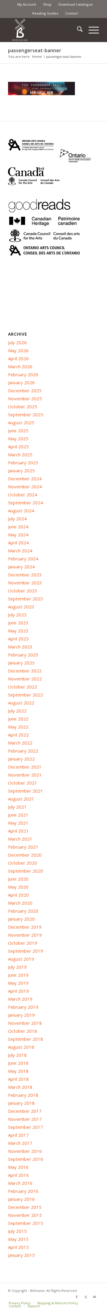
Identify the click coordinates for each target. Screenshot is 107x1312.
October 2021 (22, 783)
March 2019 (20, 999)
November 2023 (25, 583)
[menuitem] (26, 4)
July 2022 (17, 711)
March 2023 (20, 647)
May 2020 (18, 887)
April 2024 (18, 543)
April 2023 (18, 639)
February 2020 (23, 911)
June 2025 (18, 430)
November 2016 (25, 1151)
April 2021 (18, 831)
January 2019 (21, 1015)
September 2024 (25, 503)
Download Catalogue (76, 4)
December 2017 (25, 1111)
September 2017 (25, 1127)
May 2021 (18, 823)
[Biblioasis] (44, 30)
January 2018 (21, 1103)
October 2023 (22, 591)
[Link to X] (85, 1296)
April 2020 (18, 895)
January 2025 (21, 471)
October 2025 (22, 406)
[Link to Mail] (94, 1296)
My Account (26, 4)
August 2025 (21, 422)
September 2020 (25, 871)
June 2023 (18, 623)
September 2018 (25, 1039)
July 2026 (17, 342)
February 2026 (23, 374)
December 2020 (25, 855)
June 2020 (18, 879)
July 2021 (17, 807)
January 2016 (21, 1199)
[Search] (77, 30)
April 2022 (18, 735)
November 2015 (25, 1215)
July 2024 (17, 519)
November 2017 (25, 1119)
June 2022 (18, 719)
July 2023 (17, 615)
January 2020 (21, 919)
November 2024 (25, 487)
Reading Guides (45, 13)
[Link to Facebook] (76, 1296)
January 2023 (21, 663)
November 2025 (25, 398)
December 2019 (25, 927)
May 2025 (18, 438)
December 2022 (25, 671)
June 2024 (18, 527)
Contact (71, 13)
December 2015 (25, 1207)
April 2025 (18, 446)
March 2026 (20, 366)
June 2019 (18, 975)
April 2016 (18, 1175)
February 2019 (23, 1007)
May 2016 (18, 1167)
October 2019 (22, 943)
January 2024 (21, 567)
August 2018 (21, 1047)
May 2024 (18, 535)
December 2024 (25, 479)
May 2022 (18, 727)
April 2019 (18, 991)
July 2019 (17, 967)
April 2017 (18, 1135)
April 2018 (18, 1079)
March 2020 (20, 903)
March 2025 (20, 454)
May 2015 (18, 1239)
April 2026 (18, 358)
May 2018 (18, 1071)
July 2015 (17, 1231)
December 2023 (25, 575)
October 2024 (22, 495)
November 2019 (25, 935)
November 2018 (25, 1023)
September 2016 (25, 1159)
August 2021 (21, 799)
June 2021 (18, 815)
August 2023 (21, 607)
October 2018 (22, 1031)
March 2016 (20, 1183)
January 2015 (21, 1255)
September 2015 (25, 1223)
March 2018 (20, 1087)
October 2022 (22, 687)
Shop (47, 4)
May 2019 (18, 983)
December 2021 (25, 767)
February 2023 (23, 655)
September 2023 (25, 599)
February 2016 (23, 1191)
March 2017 (20, 1143)
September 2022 (25, 695)
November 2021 (25, 775)
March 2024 (20, 551)
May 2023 (18, 631)
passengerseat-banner (34, 50)
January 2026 (21, 382)
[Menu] (91, 30)
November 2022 (25, 679)
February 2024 (23, 559)
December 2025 (25, 390)
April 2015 (18, 1247)
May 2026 (18, 350)
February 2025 (23, 463)
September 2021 (25, 791)
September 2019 (25, 951)
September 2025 (25, 414)
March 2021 (20, 839)
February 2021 (23, 847)
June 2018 (18, 1063)
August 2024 (21, 511)
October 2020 (22, 863)
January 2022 (21, 759)
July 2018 (17, 1055)
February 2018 (23, 1095)
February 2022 (23, 751)
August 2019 (21, 959)
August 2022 (21, 703)
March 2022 (20, 743)
